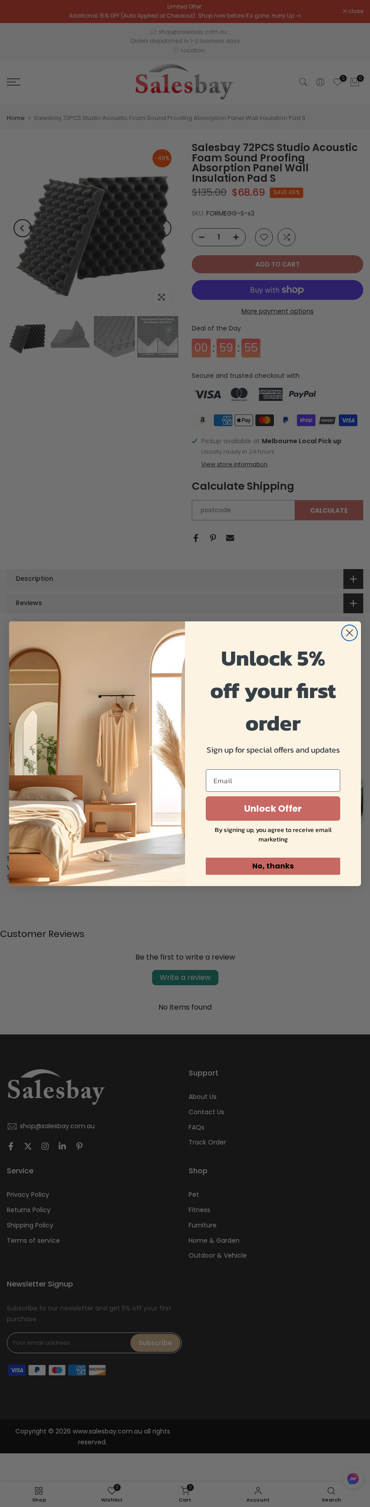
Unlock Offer (273, 808)
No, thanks (273, 866)
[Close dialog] (349, 633)
